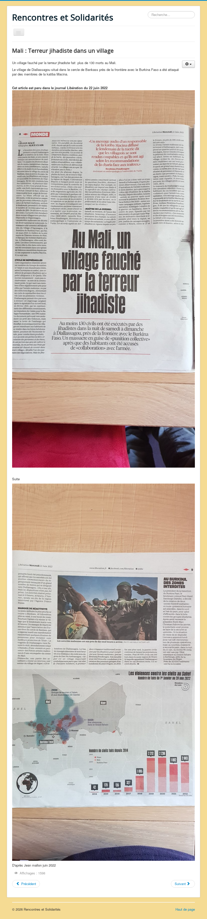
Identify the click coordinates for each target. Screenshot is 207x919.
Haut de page (185, 909)
